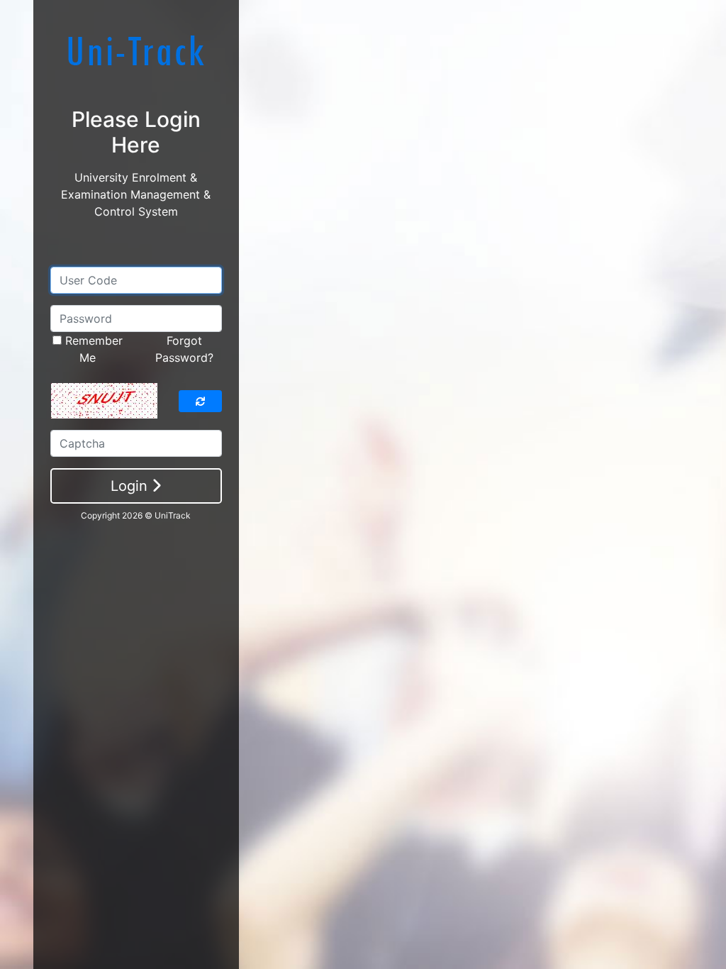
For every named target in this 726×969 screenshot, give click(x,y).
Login (131, 485)
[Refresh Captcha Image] (200, 401)
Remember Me (92, 349)
